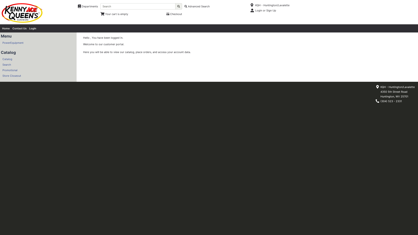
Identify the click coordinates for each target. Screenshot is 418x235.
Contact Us (19, 28)
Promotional (9, 70)
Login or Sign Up (265, 10)
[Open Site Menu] (252, 5)
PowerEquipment (13, 42)
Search (6, 64)
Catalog (7, 59)
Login (32, 28)
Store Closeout (11, 75)
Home (6, 28)
